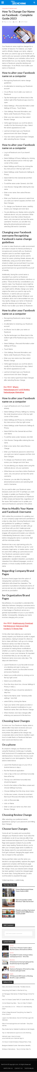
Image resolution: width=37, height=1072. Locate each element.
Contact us (18, 1068)
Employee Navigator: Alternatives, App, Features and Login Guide (22, 970)
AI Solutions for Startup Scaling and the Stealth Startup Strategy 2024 (22, 962)
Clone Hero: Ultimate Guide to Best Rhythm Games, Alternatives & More (21, 948)
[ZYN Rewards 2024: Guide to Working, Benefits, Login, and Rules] (5, 976)
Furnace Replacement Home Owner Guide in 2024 (24, 890)
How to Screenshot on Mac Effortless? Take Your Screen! (25, 900)
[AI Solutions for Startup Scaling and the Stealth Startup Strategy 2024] (5, 962)
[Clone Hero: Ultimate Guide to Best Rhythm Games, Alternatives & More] (5, 948)
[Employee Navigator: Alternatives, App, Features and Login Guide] (5, 969)
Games (12, 945)
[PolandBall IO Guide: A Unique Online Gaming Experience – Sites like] (5, 955)
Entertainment (12, 8)
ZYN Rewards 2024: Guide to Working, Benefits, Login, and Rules (21, 977)
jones (15, 22)
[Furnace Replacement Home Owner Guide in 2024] (8, 892)
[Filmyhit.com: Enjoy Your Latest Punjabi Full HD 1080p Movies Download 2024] (8, 913)
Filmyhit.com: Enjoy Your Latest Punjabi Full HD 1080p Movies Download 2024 (25, 911)
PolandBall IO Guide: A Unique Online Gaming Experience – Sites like (21, 955)
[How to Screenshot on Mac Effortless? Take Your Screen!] (8, 903)
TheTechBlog (29, 1068)
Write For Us (8, 1068)
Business (12, 960)
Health (11, 974)
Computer (5, 8)
